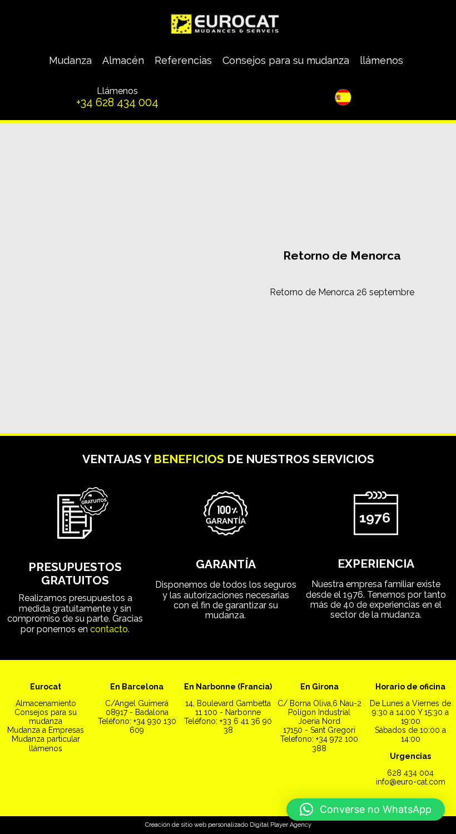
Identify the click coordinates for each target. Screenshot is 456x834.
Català (343, 142)
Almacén (123, 60)
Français (373, 142)
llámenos (381, 60)
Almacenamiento (46, 703)
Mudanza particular (46, 738)
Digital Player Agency (280, 824)
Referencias (183, 60)
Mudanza (70, 60)
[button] (365, 809)
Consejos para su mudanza (285, 60)
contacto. (110, 629)
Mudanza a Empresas (45, 730)
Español (313, 142)
